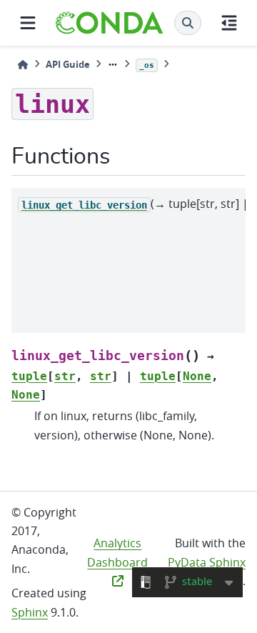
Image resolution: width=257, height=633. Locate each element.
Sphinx (29, 612)
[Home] (23, 64)
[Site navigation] (27, 23)
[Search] (187, 23)
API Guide (68, 64)
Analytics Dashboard (117, 552)
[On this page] (229, 23)
